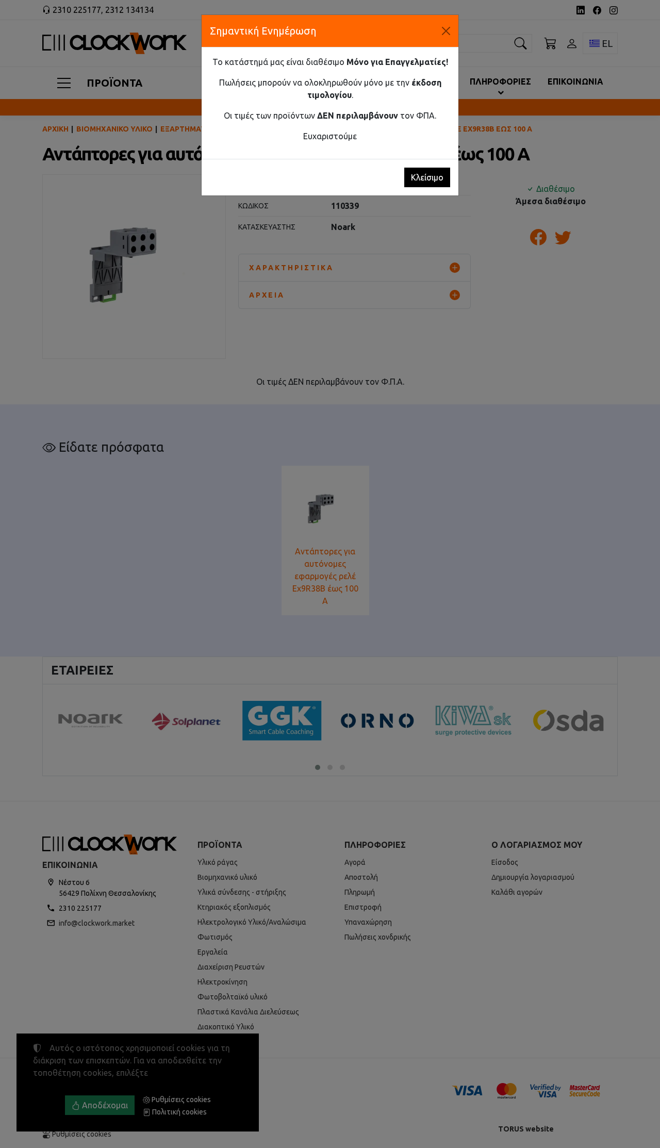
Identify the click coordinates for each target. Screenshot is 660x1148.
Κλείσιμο (427, 177)
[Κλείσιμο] (446, 31)
